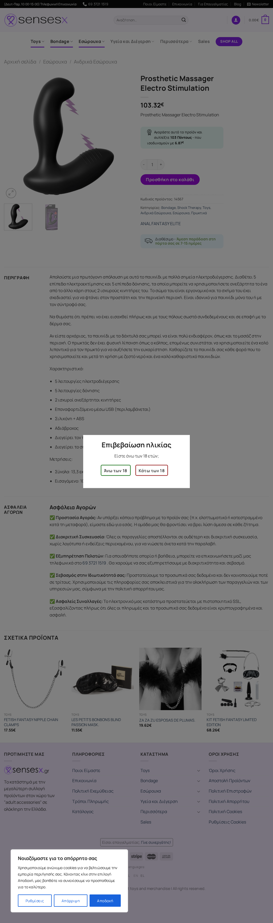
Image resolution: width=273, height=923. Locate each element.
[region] (69, 880)
